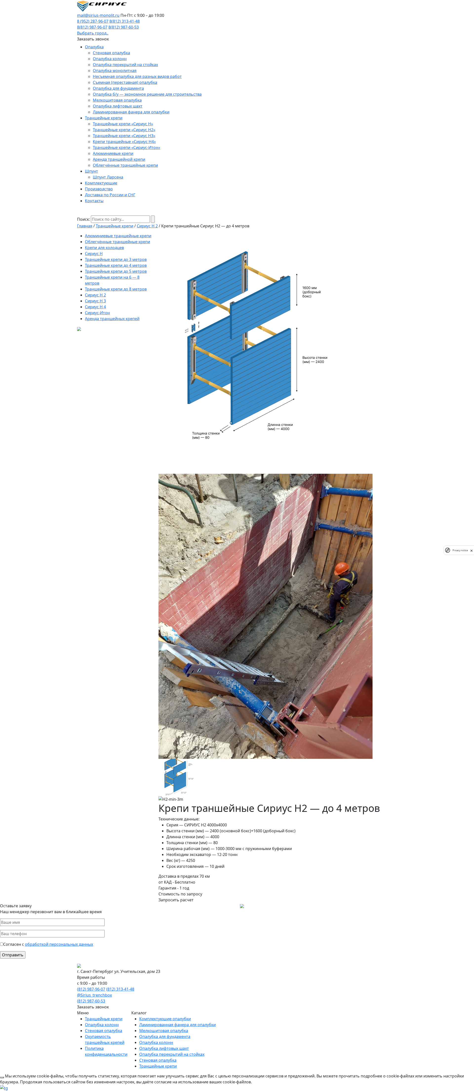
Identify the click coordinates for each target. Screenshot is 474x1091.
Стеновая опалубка (111, 52)
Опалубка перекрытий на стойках (125, 64)
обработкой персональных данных (59, 944)
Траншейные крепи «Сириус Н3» (124, 135)
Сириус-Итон (97, 312)
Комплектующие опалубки (165, 1018)
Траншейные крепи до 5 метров (116, 271)
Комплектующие (101, 183)
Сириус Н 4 (95, 306)
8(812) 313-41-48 (124, 21)
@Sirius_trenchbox (94, 995)
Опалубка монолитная (115, 70)
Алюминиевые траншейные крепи (118, 235)
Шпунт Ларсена (108, 177)
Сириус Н (94, 253)
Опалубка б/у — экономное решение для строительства (147, 94)
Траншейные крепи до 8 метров (116, 289)
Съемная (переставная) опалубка (125, 82)
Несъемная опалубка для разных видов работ (137, 76)
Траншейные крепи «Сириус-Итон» (126, 147)
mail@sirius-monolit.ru (98, 15)
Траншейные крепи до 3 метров (116, 259)
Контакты (94, 200)
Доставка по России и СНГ (110, 195)
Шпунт (91, 171)
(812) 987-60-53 (91, 1001)
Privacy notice (460, 550)
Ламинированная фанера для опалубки (131, 112)
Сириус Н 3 (95, 301)
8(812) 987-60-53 (123, 27)
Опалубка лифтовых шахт (117, 106)
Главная (84, 226)
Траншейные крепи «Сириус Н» (123, 124)
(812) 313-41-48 (120, 989)
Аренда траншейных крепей (112, 318)
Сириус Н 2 (147, 226)
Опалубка (94, 47)
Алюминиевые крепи (113, 153)
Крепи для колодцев (104, 247)
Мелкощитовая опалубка (117, 100)
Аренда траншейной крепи (119, 159)
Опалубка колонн (110, 58)
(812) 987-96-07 (91, 989)
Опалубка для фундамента (118, 88)
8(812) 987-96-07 (92, 27)
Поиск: (83, 219)
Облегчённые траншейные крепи (125, 165)
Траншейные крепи (103, 118)
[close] (472, 550)
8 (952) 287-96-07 (92, 21)
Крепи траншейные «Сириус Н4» (124, 141)
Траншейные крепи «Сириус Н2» (124, 129)
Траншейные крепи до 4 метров (116, 265)
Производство (99, 189)
